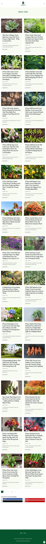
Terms (26, 538)
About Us (16, 538)
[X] (23, 533)
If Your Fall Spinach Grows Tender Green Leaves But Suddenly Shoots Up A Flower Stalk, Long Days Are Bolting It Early (34, 291)
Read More (5, 49)
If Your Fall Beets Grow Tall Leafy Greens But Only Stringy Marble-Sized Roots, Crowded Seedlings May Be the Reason (33, 148)
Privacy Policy (22, 538)
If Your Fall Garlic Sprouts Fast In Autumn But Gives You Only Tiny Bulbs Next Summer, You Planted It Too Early (12, 112)
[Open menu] (2, 3)
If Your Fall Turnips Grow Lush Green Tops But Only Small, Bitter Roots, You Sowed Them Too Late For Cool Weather (11, 148)
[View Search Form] (44, 4)
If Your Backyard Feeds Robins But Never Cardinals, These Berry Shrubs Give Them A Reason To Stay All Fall (34, 437)
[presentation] (11, 26)
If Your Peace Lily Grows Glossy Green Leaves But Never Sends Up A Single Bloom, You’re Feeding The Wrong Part (11, 474)
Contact (30, 538)
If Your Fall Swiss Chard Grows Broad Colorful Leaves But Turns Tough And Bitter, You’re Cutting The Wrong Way (11, 185)
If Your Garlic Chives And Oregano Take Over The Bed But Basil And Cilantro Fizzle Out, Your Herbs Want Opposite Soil (34, 39)
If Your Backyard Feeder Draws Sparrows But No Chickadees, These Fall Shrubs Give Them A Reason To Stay (34, 401)
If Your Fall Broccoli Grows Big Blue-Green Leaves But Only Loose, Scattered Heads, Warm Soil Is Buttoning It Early (34, 112)
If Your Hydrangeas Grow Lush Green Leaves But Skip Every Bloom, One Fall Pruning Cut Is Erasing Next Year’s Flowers (11, 327)
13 (12, 491)
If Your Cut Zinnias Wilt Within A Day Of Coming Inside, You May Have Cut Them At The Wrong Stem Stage (10, 437)
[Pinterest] (25, 533)
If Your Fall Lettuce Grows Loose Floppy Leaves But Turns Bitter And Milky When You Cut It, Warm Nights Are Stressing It (12, 75)
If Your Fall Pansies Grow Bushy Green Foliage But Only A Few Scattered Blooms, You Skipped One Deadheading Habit (33, 185)
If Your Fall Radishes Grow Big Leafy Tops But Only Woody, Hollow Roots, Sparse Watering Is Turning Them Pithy (34, 474)
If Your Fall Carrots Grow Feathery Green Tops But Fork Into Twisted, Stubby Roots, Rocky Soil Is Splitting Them (34, 364)
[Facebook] (21, 533)
